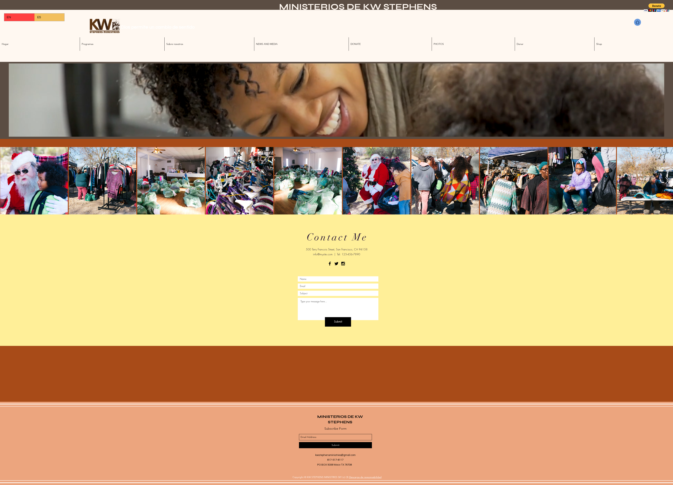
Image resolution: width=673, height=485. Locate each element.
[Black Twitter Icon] (336, 263)
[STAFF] (637, 22)
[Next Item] (667, 180)
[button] (656, 8)
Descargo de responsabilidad (365, 477)
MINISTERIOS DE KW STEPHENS (358, 7)
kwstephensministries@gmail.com (335, 455)
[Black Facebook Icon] (329, 263)
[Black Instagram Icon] (343, 263)
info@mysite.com (323, 254)
